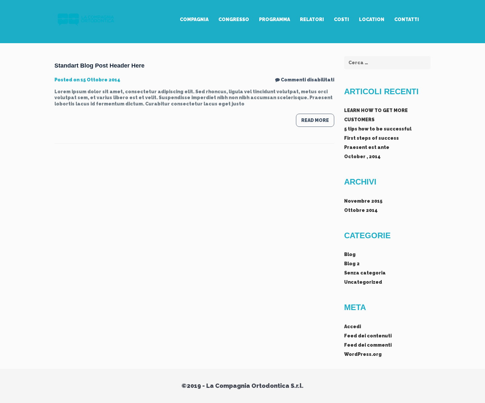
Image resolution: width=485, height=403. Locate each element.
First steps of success (371, 138)
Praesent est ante (366, 147)
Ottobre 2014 (361, 210)
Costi (341, 19)
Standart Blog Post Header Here (99, 65)
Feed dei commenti (368, 345)
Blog (350, 254)
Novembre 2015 (363, 201)
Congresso (233, 19)
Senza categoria (365, 272)
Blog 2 (352, 263)
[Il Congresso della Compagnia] (84, 19)
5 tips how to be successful (377, 128)
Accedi (352, 326)
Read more (315, 120)
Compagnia (194, 19)
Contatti (406, 19)
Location (371, 19)
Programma (274, 19)
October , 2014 (362, 156)
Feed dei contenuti (368, 335)
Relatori (312, 19)
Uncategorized (363, 282)
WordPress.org (363, 354)
